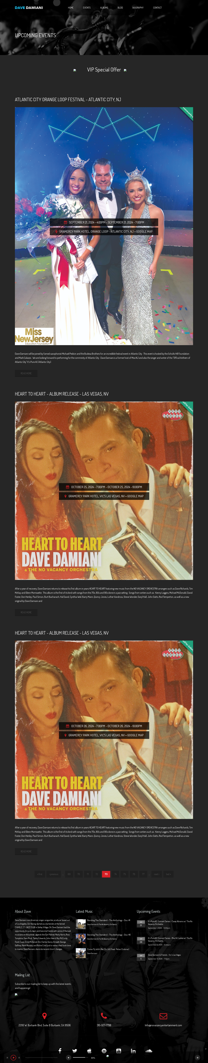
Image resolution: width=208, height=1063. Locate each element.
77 (143, 874)
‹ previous (53, 874)
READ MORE (26, 373)
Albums (104, 7)
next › (156, 874)
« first (39, 874)
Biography (138, 7)
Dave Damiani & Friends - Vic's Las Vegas (164, 955)
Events (87, 7)
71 (88, 874)
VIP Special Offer (104, 69)
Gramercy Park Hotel (74, 231)
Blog (120, 7)
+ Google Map (143, 231)
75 (124, 874)
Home (71, 7)
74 (115, 874)
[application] (104, 1057)
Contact (157, 7)
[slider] (80, 1057)
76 (134, 874)
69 (69, 874)
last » (168, 874)
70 (78, 874)
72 (96, 874)
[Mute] (68, 1057)
